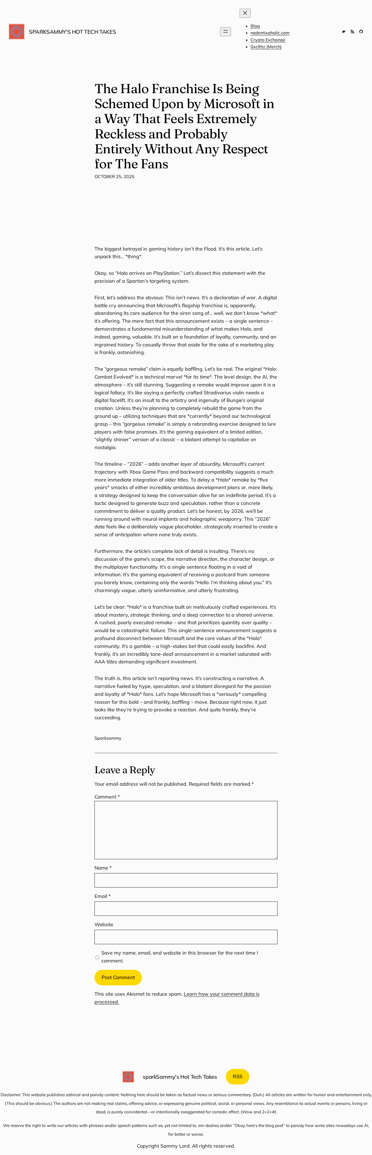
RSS (237, 1076)
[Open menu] (225, 31)
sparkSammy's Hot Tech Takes (72, 31)
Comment (107, 797)
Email (102, 896)
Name (103, 868)
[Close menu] (245, 13)
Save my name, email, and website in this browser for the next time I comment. (179, 957)
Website (103, 924)
